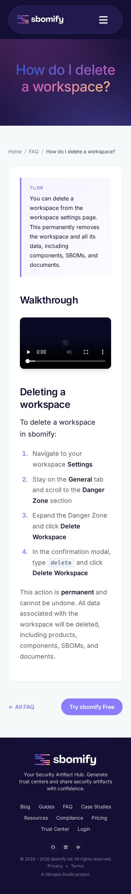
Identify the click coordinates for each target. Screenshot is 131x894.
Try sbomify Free (92, 706)
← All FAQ (21, 706)
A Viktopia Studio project (65, 874)
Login (84, 829)
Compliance (69, 818)
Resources (36, 818)
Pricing (99, 818)
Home (15, 151)
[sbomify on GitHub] (53, 847)
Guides (46, 806)
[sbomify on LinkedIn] (65, 847)
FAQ (34, 151)
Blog (25, 806)
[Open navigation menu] (103, 19)
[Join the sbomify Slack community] (78, 847)
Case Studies (96, 806)
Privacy (55, 866)
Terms (77, 866)
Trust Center (55, 829)
